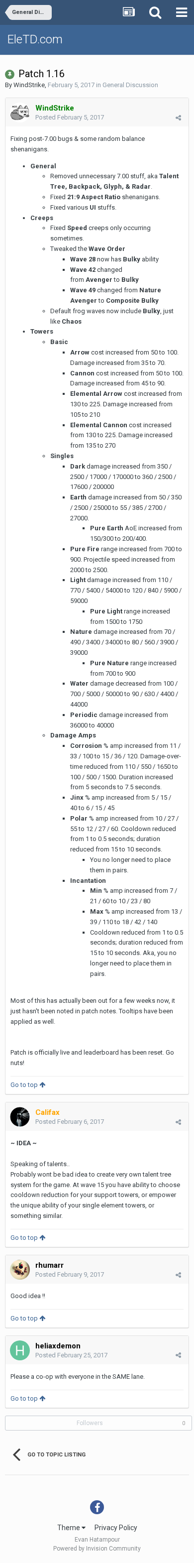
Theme (69, 1528)
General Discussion (130, 85)
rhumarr (49, 1265)
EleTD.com (35, 39)
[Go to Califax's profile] (20, 1117)
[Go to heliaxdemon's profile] (20, 1350)
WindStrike (29, 85)
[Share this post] (178, 117)
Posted (69, 117)
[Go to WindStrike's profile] (20, 112)
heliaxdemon (58, 1345)
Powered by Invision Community (97, 1548)
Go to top (24, 1084)
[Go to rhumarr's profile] (20, 1270)
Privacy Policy (116, 1528)
